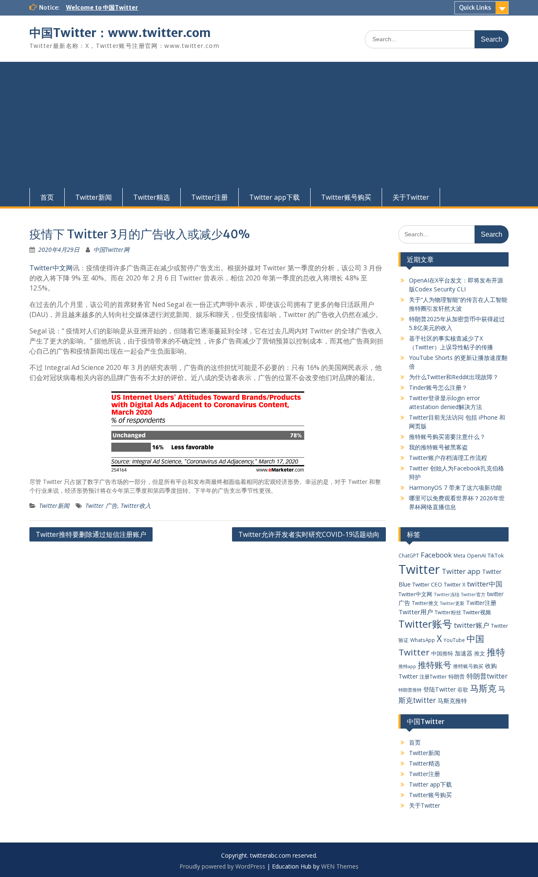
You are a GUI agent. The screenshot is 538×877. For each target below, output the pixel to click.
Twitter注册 (209, 197)
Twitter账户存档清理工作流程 (448, 458)
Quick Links (475, 7)
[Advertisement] (269, 125)
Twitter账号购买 (346, 197)
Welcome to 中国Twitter (102, 7)
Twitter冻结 (446, 594)
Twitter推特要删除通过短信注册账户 (91, 534)
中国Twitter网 (111, 250)
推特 (496, 652)
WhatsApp (422, 640)
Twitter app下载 (274, 197)
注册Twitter (433, 676)
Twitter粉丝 (448, 612)
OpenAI (476, 555)
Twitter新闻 (93, 197)
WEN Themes (340, 866)
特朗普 (456, 676)
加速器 (463, 653)
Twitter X (454, 584)
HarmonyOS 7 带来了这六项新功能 (455, 487)
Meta (459, 555)
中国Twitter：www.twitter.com (120, 32)
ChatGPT (408, 555)
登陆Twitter (439, 689)
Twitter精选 (151, 197)
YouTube (454, 640)
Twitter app (461, 571)
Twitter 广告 (101, 506)
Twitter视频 (477, 612)
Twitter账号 (425, 624)
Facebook (436, 555)
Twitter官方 (473, 594)
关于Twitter (411, 197)
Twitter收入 (136, 506)
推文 (479, 653)
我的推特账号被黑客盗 (438, 447)
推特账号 (434, 665)
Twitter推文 (425, 603)
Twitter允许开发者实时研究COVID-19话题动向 (309, 534)
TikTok (496, 555)
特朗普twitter (487, 676)
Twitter (419, 569)
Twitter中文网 (51, 267)
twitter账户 (471, 625)
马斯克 (483, 688)
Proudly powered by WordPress (222, 866)
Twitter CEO (427, 584)
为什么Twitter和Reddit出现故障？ (453, 377)
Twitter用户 (415, 612)
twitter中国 (484, 584)
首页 (47, 197)
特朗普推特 (410, 690)
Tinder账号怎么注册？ (438, 387)
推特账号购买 (468, 666)
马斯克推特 (452, 701)
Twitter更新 (452, 603)
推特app (407, 666)
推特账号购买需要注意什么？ (447, 437)
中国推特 (442, 653)
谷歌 (462, 689)
